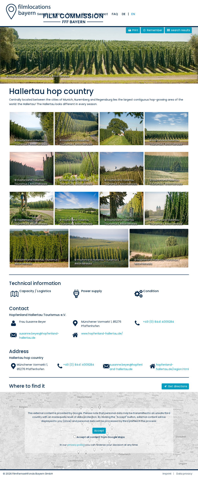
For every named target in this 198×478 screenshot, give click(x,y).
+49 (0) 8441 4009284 (158, 322)
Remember (154, 30)
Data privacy (184, 473)
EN (133, 14)
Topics (72, 14)
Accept (99, 431)
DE (123, 14)
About (86, 14)
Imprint (167, 473)
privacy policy (76, 444)
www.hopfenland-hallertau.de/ (102, 333)
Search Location (50, 14)
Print (134, 30)
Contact (101, 14)
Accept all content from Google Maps (100, 437)
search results (180, 30)
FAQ (115, 14)
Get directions (177, 386)
